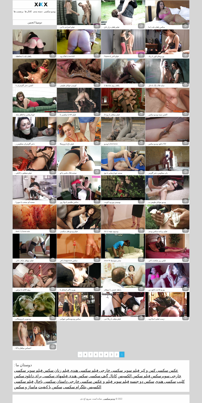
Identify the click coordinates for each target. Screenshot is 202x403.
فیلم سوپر (120, 381)
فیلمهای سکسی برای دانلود (46, 376)
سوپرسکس (159, 376)
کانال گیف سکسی (102, 376)
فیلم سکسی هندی (83, 370)
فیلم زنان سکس (55, 370)
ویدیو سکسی (50, 11)
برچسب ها (18, 11)
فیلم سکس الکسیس (134, 376)
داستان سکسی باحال (50, 381)
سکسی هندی (165, 381)
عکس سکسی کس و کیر (158, 370)
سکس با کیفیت (50, 387)
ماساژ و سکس (25, 387)
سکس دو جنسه (142, 381)
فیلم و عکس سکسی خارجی (89, 381)
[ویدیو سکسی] (34, 4)
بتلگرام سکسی (75, 387)
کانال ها (28, 11)
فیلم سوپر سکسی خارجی (118, 370)
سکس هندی (78, 376)
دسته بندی (37, 11)
